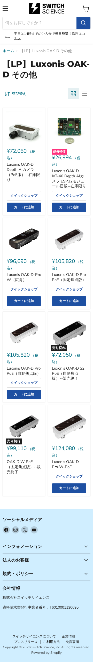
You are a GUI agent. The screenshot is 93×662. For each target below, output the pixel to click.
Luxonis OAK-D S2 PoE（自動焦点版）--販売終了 (68, 373)
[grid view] (73, 93)
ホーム (8, 51)
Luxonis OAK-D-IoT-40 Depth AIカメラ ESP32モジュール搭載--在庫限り (69, 178)
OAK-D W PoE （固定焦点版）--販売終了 (24, 466)
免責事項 (72, 642)
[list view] (84, 93)
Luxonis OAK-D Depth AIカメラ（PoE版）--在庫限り (23, 172)
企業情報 (68, 636)
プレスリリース (25, 642)
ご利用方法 (51, 642)
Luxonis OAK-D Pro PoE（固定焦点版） (69, 277)
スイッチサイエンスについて (34, 636)
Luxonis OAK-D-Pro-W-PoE (66, 464)
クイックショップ (24, 195)
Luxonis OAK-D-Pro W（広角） (24, 277)
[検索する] (83, 23)
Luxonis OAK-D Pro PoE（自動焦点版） (24, 371)
